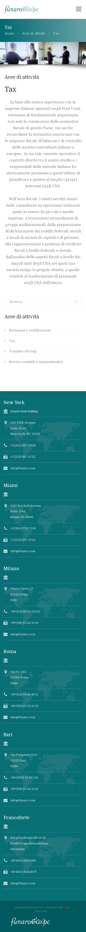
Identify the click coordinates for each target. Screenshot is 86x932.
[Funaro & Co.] (22, 9)
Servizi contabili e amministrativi (36, 362)
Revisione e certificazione (30, 330)
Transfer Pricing (23, 351)
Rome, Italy (41, 911)
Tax (12, 341)
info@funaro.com (22, 468)
